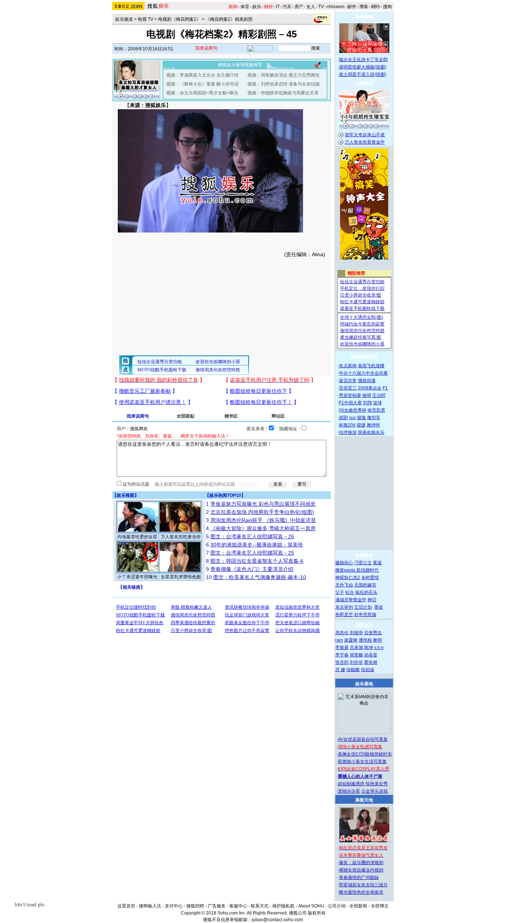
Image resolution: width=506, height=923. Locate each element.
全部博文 (380, 906)
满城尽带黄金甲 (350, 599)
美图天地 (364, 800)
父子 (339, 592)
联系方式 (260, 906)
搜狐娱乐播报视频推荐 (240, 64)
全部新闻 (358, 906)
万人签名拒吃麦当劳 (181, 536)
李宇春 (342, 655)
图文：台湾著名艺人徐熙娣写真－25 (252, 553)
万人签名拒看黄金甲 (365, 142)
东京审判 (344, 607)
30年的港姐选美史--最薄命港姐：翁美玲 (256, 545)
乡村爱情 (370, 577)
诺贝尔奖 (348, 380)
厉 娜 (340, 669)
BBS (375, 6)
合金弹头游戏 (374, 791)
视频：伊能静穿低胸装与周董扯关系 (283, 93)
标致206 (347, 425)
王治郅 (379, 395)
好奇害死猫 (365, 614)
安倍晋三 (348, 388)
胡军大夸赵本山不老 (365, 134)
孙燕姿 (370, 655)
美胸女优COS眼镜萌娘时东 (365, 754)
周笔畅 (356, 655)
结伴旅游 (348, 432)
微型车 (373, 417)
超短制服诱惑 (351, 783)
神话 (371, 599)
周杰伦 (342, 632)
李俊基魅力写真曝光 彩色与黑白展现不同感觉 (263, 504)
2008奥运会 (370, 388)
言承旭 (356, 647)
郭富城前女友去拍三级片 (363, 884)
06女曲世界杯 (352, 410)
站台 (349, 592)
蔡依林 (370, 662)
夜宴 (377, 562)
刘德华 (356, 632)
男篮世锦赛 (350, 395)
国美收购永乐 (371, 432)
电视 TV (145, 19)
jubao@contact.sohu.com (277, 919)
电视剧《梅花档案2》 (179, 19)
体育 (244, 6)
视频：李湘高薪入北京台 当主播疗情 (202, 75)
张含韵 (342, 662)
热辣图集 (364, 16)
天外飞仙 (344, 585)
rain (339, 640)
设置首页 (126, 906)
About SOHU (311, 906)
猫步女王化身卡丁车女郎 (363, 59)
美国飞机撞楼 (371, 365)
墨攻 (378, 607)
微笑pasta (345, 570)
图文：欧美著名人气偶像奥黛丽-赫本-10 (259, 577)
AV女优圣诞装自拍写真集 (363, 739)
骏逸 (361, 417)
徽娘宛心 (344, 562)
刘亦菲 (356, 662)
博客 (363, 6)
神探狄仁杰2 (347, 577)
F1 (385, 388)
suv (352, 417)
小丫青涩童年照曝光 (137, 576)
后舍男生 (373, 632)
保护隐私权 (283, 906)
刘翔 (367, 402)
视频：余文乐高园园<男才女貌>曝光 (202, 93)
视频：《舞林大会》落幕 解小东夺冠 (202, 84)
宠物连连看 (349, 791)
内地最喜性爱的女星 (137, 536)
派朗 (343, 417)
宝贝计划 (363, 607)
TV (321, 6)
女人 (310, 6)
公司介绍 (337, 906)
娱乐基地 (364, 683)
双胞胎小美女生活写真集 (362, 761)
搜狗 (387, 6)
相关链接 (131, 587)
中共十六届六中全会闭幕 (363, 373)
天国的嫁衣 (365, 585)
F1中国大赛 (350, 402)
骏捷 (361, 425)
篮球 (377, 402)
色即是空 (344, 614)
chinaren (335, 6)
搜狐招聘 (195, 906)
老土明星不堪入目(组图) (362, 74)
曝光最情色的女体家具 (361, 892)
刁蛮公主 (363, 562)
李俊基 (342, 647)
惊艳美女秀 (377, 783)
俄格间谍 (367, 380)
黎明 (377, 640)
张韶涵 (367, 669)
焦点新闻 (348, 365)
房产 (298, 6)
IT (278, 6)
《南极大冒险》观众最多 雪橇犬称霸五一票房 (263, 528)
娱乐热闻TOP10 (225, 495)
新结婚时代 (367, 570)
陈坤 (368, 647)
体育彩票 (376, 410)
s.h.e (379, 647)
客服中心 (238, 906)
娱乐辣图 (125, 495)
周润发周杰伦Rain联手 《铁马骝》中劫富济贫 (263, 520)
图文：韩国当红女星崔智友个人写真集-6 (256, 561)
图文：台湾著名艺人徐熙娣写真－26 (252, 536)
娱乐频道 (124, 19)
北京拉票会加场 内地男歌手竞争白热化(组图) (262, 512)
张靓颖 (353, 669)
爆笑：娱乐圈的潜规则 (361, 862)
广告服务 (217, 906)
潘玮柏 (365, 640)
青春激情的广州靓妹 (359, 877)
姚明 (366, 395)
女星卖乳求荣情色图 (181, 576)
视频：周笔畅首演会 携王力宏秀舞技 (283, 75)
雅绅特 (373, 425)
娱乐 (256, 6)
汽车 (287, 6)
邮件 (351, 6)
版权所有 (317, 913)
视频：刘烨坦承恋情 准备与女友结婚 (283, 84)
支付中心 (174, 906)
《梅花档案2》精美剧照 (229, 19)
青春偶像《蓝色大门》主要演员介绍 (251, 569)
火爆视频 (364, 83)
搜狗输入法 (150, 906)
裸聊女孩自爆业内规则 (361, 870)
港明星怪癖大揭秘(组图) (362, 67)
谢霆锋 (350, 640)
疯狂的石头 (366, 592)
